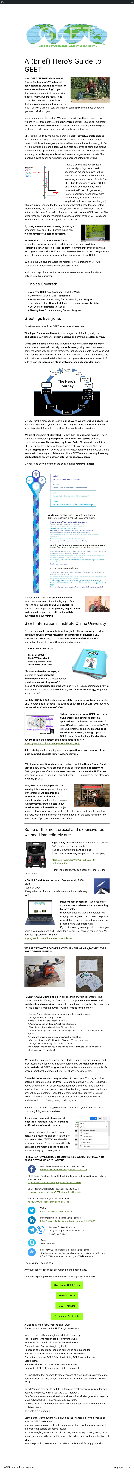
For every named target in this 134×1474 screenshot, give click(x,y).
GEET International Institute (19, 1467)
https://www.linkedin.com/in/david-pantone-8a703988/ (67, 1221)
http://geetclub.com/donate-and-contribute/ (48, 938)
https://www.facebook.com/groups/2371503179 (63, 1169)
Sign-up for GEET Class (67, 1285)
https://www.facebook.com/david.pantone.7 (49, 1202)
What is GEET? (67, 1295)
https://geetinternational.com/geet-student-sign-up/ (52, 743)
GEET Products (67, 1305)
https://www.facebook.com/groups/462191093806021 (54, 1182)
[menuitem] (2, 2)
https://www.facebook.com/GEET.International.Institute (54, 1192)
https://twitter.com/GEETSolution (56, 1211)
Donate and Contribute (67, 1316)
